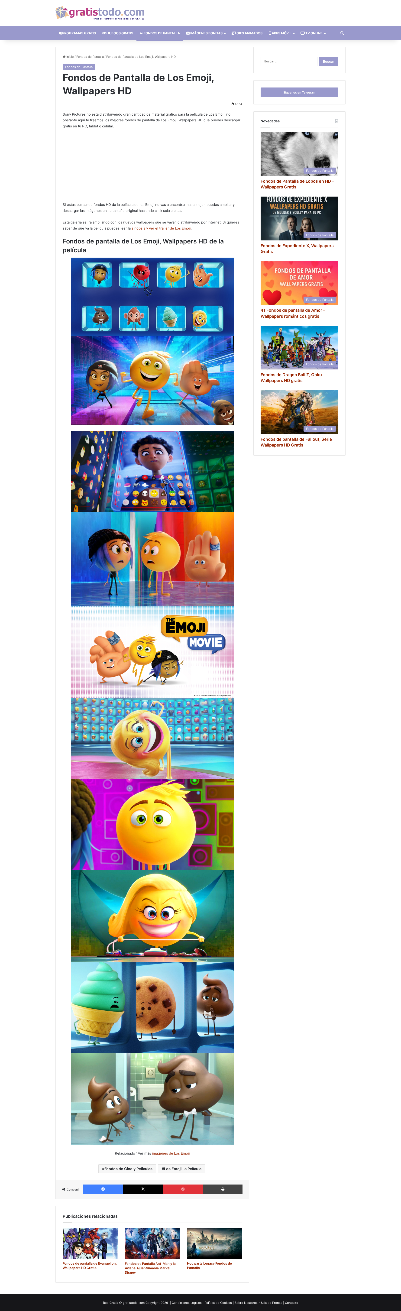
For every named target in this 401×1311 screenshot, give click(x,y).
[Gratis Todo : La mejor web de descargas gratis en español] (99, 13)
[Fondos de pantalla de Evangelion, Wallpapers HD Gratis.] (90, 1243)
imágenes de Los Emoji (171, 1153)
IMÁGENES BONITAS (206, 33)
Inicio (69, 56)
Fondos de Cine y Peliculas (128, 1168)
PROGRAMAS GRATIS (78, 33)
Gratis (114, 1303)
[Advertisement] (152, 167)
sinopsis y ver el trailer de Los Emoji (161, 228)
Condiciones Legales (187, 1303)
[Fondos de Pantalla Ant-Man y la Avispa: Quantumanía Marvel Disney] (152, 1243)
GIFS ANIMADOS (249, 33)
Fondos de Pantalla (90, 56)
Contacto (291, 1303)
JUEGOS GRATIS (120, 33)
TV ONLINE (314, 33)
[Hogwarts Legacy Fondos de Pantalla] (214, 1243)
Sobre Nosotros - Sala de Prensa (258, 1303)
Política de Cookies (218, 1303)
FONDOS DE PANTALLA (161, 33)
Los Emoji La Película (182, 1168)
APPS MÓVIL (281, 33)
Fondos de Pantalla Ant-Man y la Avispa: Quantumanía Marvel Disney (150, 1268)
